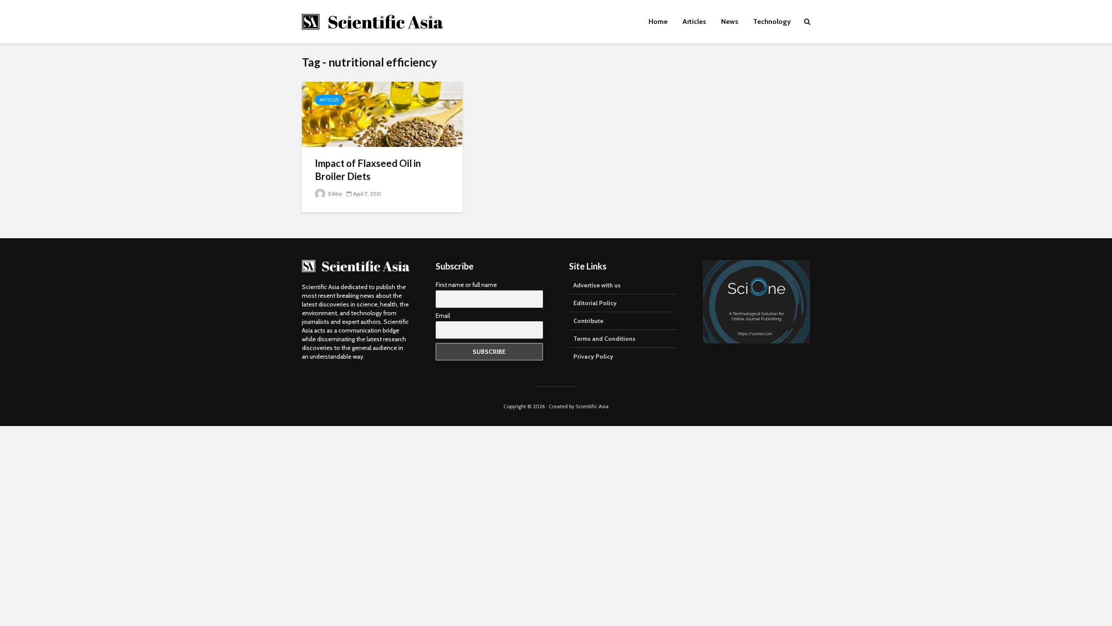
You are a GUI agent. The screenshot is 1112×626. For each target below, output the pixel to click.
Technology (772, 21)
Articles (694, 21)
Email (443, 316)
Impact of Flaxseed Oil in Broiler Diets (368, 169)
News (729, 21)
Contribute (588, 321)
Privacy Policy (593, 356)
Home (658, 21)
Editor (334, 193)
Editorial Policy (595, 303)
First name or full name (466, 285)
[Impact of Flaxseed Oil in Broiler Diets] (382, 114)
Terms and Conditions (604, 339)
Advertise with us (597, 285)
